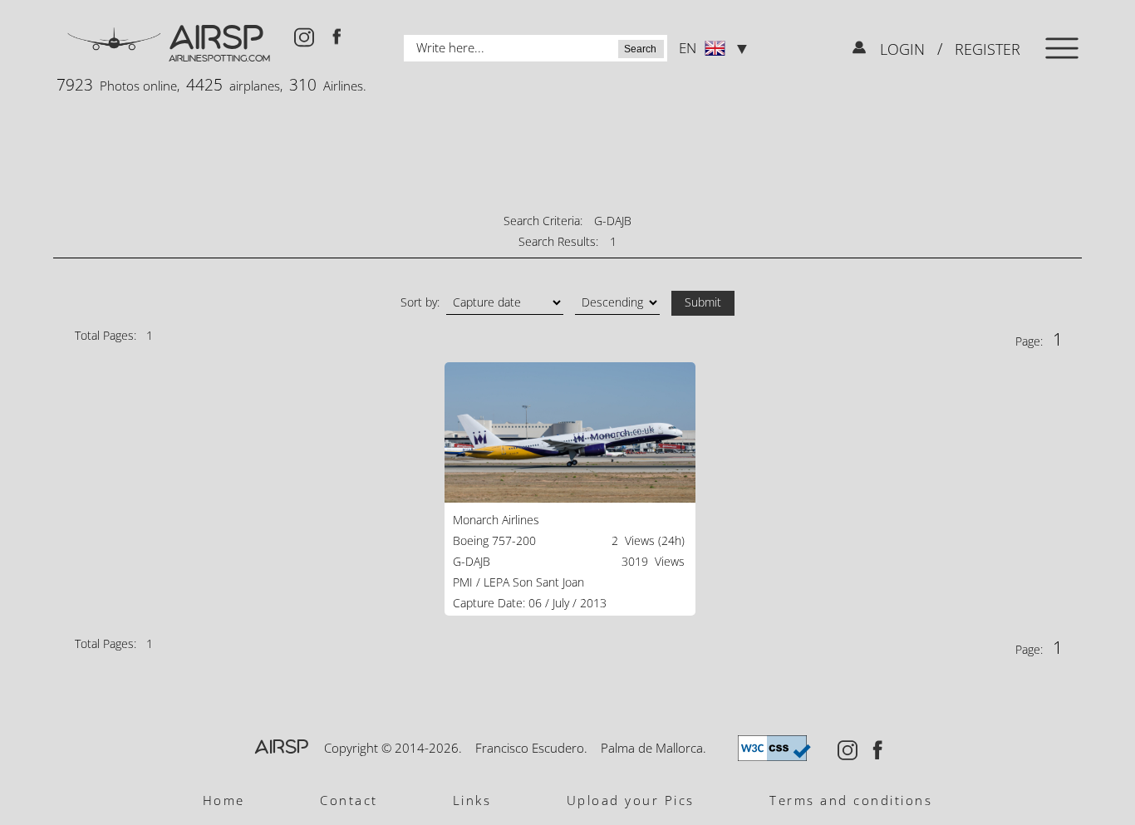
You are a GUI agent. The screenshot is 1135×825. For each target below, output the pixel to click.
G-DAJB (471, 561)
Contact (349, 800)
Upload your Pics (631, 800)
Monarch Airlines (496, 520)
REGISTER (985, 49)
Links (472, 800)
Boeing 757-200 (494, 540)
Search (640, 49)
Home (224, 800)
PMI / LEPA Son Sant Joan (518, 582)
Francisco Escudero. (531, 747)
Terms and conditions (850, 800)
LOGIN (904, 49)
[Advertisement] (567, 153)
